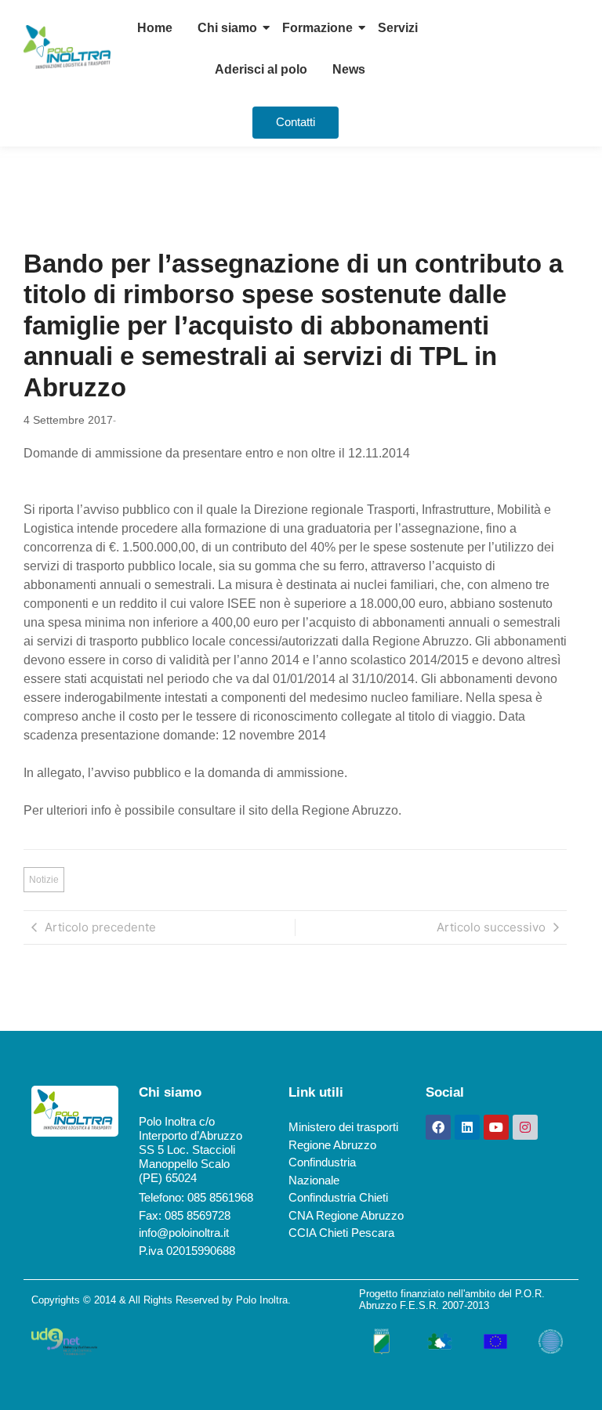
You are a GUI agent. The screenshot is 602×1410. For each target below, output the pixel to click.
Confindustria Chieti (338, 1197)
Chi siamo (227, 27)
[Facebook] (438, 1127)
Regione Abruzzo (332, 1145)
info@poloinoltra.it (184, 1232)
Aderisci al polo (261, 69)
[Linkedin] (467, 1127)
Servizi (398, 27)
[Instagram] (525, 1127)
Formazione (317, 27)
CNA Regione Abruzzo (346, 1215)
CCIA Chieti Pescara (341, 1232)
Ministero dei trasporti (343, 1126)
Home (154, 27)
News (348, 69)
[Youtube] (496, 1127)
